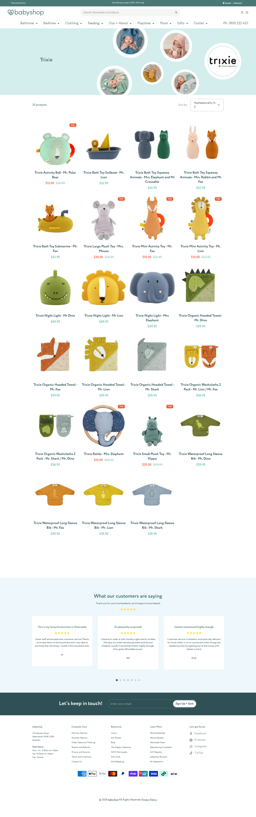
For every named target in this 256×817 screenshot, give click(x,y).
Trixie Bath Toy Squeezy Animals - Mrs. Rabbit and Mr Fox (201, 157)
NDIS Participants (119, 752)
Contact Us (77, 761)
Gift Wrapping (117, 761)
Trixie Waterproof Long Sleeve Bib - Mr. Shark (152, 505)
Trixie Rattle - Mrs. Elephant (104, 436)
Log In (114, 733)
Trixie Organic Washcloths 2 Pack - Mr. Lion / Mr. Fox (201, 367)
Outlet (199, 23)
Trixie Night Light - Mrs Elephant (152, 297)
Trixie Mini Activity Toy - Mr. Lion (201, 228)
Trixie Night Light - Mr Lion (104, 297)
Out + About (118, 23)
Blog (113, 742)
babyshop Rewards (158, 756)
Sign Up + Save (185, 703)
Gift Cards (115, 756)
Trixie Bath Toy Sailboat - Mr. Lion (104, 157)
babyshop (113, 800)
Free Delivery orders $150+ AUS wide (128, 2)
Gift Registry (156, 752)
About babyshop (157, 733)
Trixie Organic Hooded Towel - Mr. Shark (152, 367)
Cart (247, 12)
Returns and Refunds (81, 747)
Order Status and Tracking (83, 742)
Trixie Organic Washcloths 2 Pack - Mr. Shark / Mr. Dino (55, 436)
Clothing (71, 23)
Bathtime (27, 23)
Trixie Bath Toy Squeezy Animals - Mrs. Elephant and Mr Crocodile (152, 157)
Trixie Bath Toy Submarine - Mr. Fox (55, 228)
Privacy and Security (81, 752)
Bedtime (49, 23)
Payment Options (79, 737)
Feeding (93, 23)
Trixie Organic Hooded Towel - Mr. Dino (201, 297)
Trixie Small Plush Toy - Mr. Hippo (152, 436)
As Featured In (156, 761)
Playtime (144, 23)
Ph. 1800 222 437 (235, 23)
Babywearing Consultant (161, 747)
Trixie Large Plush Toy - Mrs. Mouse (104, 228)
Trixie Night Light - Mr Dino (55, 297)
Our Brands (116, 737)
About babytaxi (157, 737)
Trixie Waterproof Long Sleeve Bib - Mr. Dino (201, 436)
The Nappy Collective (121, 747)
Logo (26, 12)
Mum (164, 23)
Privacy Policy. (149, 800)
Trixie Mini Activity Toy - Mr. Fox (152, 228)
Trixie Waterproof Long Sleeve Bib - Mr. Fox (55, 505)
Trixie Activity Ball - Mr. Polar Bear (55, 157)
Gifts (180, 23)
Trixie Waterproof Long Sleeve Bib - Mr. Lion (104, 505)
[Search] (176, 12)
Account (242, 12)
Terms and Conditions (81, 756)
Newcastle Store (18, 3)
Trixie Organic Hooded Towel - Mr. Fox (55, 367)
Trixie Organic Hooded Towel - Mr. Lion (104, 367)
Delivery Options (79, 733)
